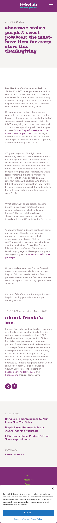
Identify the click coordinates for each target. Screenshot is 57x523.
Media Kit (28, 480)
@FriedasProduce (25, 372)
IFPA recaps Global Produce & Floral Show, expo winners (27, 438)
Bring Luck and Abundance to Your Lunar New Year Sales (26, 421)
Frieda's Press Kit (14, 455)
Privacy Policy (36, 519)
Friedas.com (11, 375)
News (29, 475)
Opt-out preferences (22, 519)
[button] (52, 488)
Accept (28, 513)
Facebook (10, 372)
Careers (29, 484)
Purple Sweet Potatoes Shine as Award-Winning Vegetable (25, 429)
